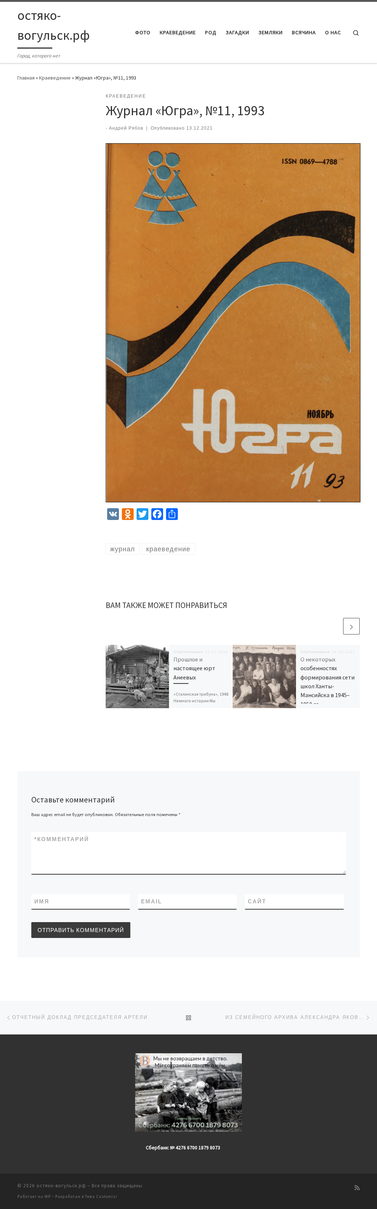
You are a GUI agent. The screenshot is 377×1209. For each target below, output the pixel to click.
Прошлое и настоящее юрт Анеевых (194, 668)
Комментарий (61, 839)
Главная (26, 77)
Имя (41, 901)
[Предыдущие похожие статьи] (333, 626)
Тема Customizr (101, 1196)
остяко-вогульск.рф (61, 1185)
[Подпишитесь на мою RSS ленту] (357, 1187)
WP (48, 1196)
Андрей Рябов (126, 128)
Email (151, 901)
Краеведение (55, 77)
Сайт (257, 901)
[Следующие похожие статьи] (351, 626)
